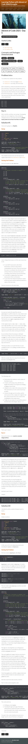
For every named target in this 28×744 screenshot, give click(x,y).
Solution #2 (7, 83)
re (11, 157)
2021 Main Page (8, 47)
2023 (14, 9)
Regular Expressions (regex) (9, 61)
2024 (18, 9)
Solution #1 (7, 81)
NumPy (4, 58)
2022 (10, 9)
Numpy (20, 81)
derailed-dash (15, 740)
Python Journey (9, 8)
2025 (22, 9)
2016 (19, 8)
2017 (23, 8)
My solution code (8, 49)
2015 (15, 8)
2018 (2, 9)
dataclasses (16, 157)
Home (2, 8)
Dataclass (10, 58)
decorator (4, 63)
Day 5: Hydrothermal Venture (9, 36)
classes (20, 61)
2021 (6, 9)
